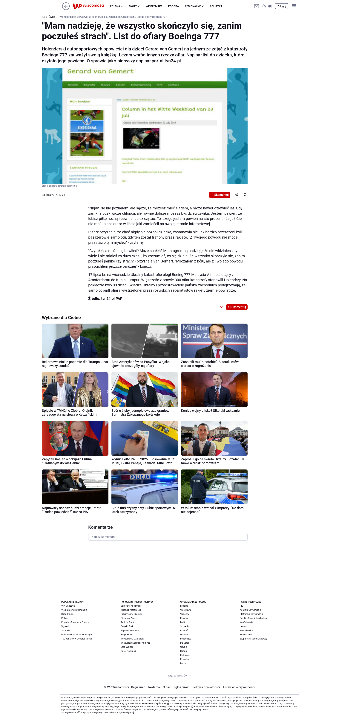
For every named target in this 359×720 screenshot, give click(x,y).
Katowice (185, 655)
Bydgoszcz (185, 638)
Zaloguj (281, 6)
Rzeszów (184, 659)
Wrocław (184, 614)
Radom (184, 651)
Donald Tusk (127, 626)
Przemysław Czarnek (131, 614)
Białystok (184, 643)
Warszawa (185, 610)
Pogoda (173, 6)
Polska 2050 (246, 634)
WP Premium (154, 6)
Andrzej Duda (127, 622)
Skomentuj (221, 195)
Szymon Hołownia (130, 630)
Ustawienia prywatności (238, 687)
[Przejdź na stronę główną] (66, 9)
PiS (241, 606)
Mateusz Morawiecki (131, 610)
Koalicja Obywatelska (250, 610)
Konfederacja (246, 622)
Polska (115, 6)
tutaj (131, 712)
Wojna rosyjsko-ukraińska (74, 610)
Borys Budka (127, 634)
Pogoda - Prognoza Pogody (75, 622)
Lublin (183, 663)
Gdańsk (184, 634)
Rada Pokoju (67, 614)
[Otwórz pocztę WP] (257, 6)
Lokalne (184, 606)
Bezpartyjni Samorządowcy (253, 638)
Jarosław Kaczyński (131, 606)
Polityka (216, 6)
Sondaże (65, 630)
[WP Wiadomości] (91, 6)
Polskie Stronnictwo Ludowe (254, 618)
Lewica (243, 626)
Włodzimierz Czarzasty (132, 638)
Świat (133, 6)
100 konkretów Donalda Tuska (76, 638)
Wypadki (65, 626)
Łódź (182, 622)
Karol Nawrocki (128, 651)
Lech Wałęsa (127, 647)
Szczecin (184, 626)
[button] (267, 6)
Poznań (184, 630)
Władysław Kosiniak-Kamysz (135, 643)
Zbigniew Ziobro (129, 618)
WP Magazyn (68, 606)
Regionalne (193, 6)
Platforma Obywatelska (251, 614)
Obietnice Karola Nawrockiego (76, 634)
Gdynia (183, 647)
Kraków (184, 618)
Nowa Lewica (246, 630)
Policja (64, 618)
